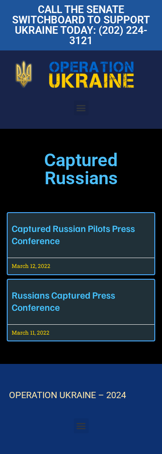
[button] (81, 107)
